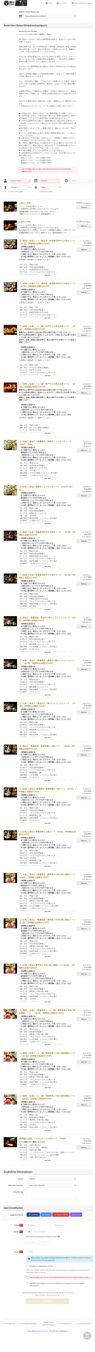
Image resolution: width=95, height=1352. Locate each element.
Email (18, 1252)
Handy (18, 1232)
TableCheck (76, 1214)
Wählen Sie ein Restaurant (29, 12)
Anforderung (18, 1192)
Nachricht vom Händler (28, 31)
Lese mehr (47, 275)
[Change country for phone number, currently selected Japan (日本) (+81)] (30, 1232)
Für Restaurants (9, 1323)
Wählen (84, 207)
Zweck (20, 1179)
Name (18, 1225)
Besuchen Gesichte (15, 1185)
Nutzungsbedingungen (28, 1323)
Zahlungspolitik (66, 1323)
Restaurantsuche (83, 1323)
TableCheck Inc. (43, 1331)
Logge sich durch (16, 1215)
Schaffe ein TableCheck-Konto (41, 1266)
